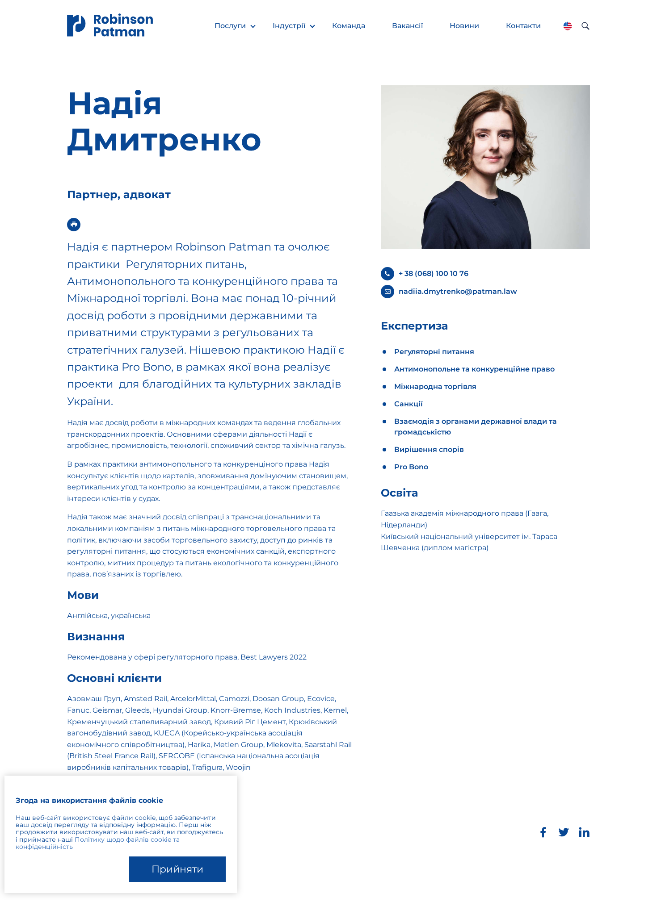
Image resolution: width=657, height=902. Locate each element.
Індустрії (289, 25)
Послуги (230, 25)
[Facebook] (543, 832)
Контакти (523, 25)
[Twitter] (563, 832)
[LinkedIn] (584, 832)
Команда (348, 25)
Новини (464, 25)
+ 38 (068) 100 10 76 (433, 273)
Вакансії (407, 25)
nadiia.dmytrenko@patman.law (458, 291)
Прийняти (177, 869)
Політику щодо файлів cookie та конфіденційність (98, 843)
